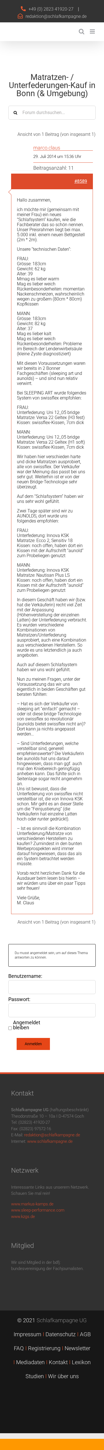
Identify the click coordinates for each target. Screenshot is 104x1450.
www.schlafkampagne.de (50, 1141)
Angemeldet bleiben (26, 1025)
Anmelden (33, 1044)
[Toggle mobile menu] (93, 31)
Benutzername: (25, 976)
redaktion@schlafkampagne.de (56, 16)
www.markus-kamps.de (32, 1204)
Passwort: (19, 999)
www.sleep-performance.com (37, 1210)
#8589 (80, 181)
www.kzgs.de (23, 1216)
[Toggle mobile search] (81, 31)
